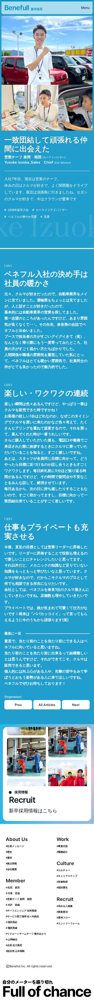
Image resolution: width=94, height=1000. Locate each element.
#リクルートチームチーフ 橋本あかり (26, 933)
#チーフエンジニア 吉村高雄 (21, 910)
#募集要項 (62, 911)
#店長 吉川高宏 (14, 945)
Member (15, 881)
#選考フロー (63, 917)
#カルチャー (63, 870)
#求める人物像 (65, 905)
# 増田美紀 (11, 922)
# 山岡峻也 (11, 939)
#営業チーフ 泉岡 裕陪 (19, 899)
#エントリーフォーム (68, 923)
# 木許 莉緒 (13, 904)
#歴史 (9, 851)
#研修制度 (62, 881)
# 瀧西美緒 (11, 927)
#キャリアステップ (67, 875)
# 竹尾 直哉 (13, 893)
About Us (17, 839)
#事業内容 (62, 846)
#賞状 (9, 857)
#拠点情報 (11, 863)
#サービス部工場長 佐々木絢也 (22, 916)
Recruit (65, 899)
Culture (65, 863)
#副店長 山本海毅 (15, 950)
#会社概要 (11, 869)
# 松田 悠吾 (13, 887)
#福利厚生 (62, 887)
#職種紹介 (62, 851)
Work (63, 839)
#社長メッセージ (15, 846)
